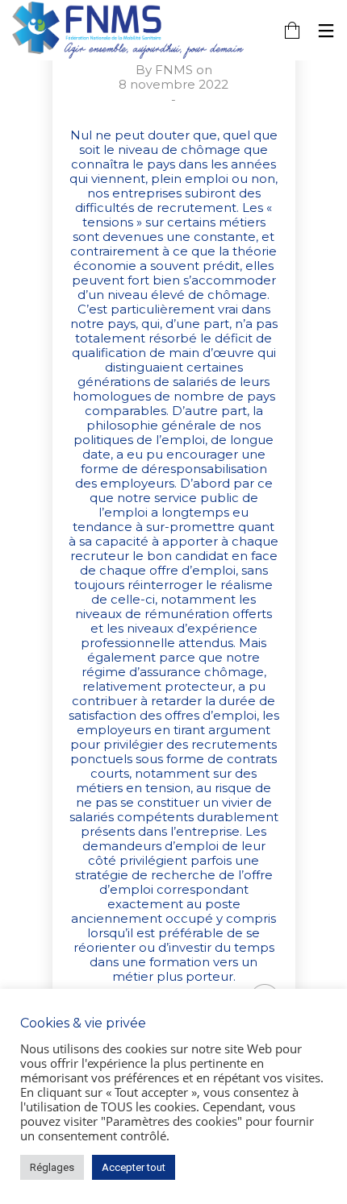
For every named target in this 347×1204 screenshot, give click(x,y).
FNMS (174, 69)
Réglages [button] (52, 1167)
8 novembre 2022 (173, 84)
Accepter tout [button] (133, 1167)
